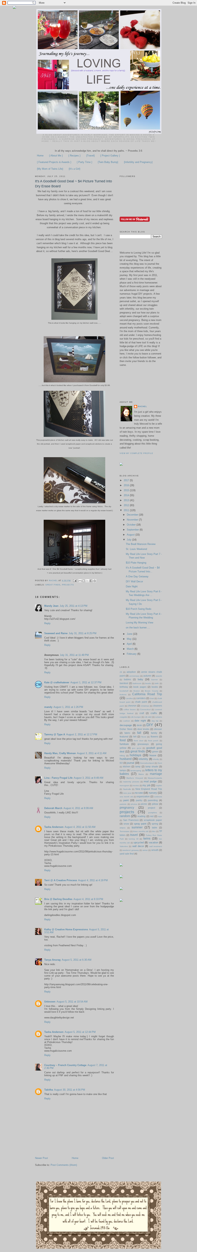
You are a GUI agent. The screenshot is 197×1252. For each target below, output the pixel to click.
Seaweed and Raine (56, 633)
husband (126, 758)
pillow (155, 804)
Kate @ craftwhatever (56, 682)
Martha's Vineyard (134, 778)
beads (148, 683)
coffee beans (130, 709)
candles (129, 698)
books (155, 687)
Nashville (127, 789)
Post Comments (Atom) (64, 1165)
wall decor (138, 846)
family (154, 733)
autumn (147, 675)
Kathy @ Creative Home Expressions (66, 929)
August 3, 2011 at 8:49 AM (88, 777)
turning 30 (134, 839)
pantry (139, 800)
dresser (158, 729)
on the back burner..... (138, 627)
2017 (127, 480)
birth (157, 683)
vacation (153, 842)
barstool (124, 683)
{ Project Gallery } (110, 155)
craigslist (123, 717)
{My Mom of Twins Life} (50, 168)
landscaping (135, 770)
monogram (124, 785)
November (133, 519)
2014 (127, 495)
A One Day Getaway (137, 576)
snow (126, 823)
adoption (131, 672)
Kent (160, 763)
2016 (127, 485)
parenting (153, 800)
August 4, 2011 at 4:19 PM (93, 880)
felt (134, 736)
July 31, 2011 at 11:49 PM (74, 655)
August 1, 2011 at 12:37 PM (85, 682)
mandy (48, 707)
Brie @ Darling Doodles (58, 899)
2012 (127, 505)
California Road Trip (147, 694)
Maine (141, 774)
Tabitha (48, 1089)
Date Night (132, 586)
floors (143, 737)
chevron (132, 705)
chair (152, 698)
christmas (145, 706)
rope (160, 816)
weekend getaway (131, 850)
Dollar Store (126, 729)
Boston (137, 691)
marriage (156, 773)
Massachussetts (155, 778)
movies (136, 785)
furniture (124, 744)
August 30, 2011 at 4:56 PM (69, 1089)
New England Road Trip (148, 789)
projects (68, 585)
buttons (123, 694)
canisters (141, 698)
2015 (127, 490)
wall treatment (155, 846)
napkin (159, 785)
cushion (126, 721)
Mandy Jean (51, 605)
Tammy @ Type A (54, 734)
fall (139, 732)
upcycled (139, 842)
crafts (154, 713)
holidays (135, 755)
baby (140, 679)
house (152, 755)
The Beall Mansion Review (140, 544)
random (125, 816)
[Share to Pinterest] (95, 581)
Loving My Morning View (139, 622)
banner (154, 679)
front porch (153, 741)
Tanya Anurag (52, 959)
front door (138, 741)
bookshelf (124, 691)
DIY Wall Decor (134, 581)
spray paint (140, 823)
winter (145, 850)
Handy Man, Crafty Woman (60, 753)
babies (127, 679)
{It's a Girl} (74, 168)
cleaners (157, 705)
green (155, 751)
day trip (155, 721)
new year (127, 793)
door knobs (143, 729)
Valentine (124, 846)
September (133, 529)
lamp (137, 766)
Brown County (151, 691)
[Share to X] (87, 581)
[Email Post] (74, 580)
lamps (123, 770)
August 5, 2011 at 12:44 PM (80, 1032)
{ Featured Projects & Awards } (54, 162)
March (130, 648)
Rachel (142, 406)
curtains (158, 717)
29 (121, 672)
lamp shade (151, 766)
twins (146, 838)
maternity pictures (131, 782)
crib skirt (148, 717)
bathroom (137, 683)
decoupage (126, 725)
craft (141, 713)
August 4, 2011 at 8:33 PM (88, 899)
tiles (153, 831)
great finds (52, 585)
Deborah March (53, 808)
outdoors (158, 797)
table (154, 827)
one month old (126, 797)
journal (130, 762)
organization (143, 796)
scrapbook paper (153, 820)
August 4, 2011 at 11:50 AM (80, 827)
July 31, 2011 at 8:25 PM (82, 633)
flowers (154, 736)
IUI (121, 763)
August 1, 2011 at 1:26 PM (68, 707)
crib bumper (136, 717)
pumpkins (152, 813)
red (152, 816)
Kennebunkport (147, 763)
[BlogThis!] (84, 581)
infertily (156, 759)
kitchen (126, 766)
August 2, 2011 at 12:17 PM (81, 734)
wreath (155, 850)
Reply (47, 623)
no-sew (139, 792)
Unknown (49, 1001)
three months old (140, 831)
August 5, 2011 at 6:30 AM (76, 959)
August (131, 534)
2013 (127, 500)
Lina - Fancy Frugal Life (58, 777)
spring (155, 823)
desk (139, 725)
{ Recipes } (74, 155)
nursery (153, 792)
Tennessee (124, 831)
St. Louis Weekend (136, 549)
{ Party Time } (84, 162)
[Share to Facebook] (91, 581)
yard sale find (127, 853)
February (132, 653)
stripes (122, 828)
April (130, 643)
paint (126, 800)
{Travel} (90, 155)
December (133, 514)
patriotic (123, 804)
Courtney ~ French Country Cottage (65, 1065)
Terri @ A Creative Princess (60, 880)
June (130, 633)
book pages (139, 687)
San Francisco (131, 820)
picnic (144, 804)
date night (140, 720)
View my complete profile (136, 453)
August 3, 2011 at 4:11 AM (91, 753)
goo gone (136, 748)
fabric (127, 733)
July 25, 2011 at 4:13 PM (73, 605)
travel (134, 834)
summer (137, 827)
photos (134, 804)
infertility (143, 759)
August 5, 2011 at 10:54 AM (72, 1001)
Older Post (108, 1158)
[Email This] (80, 581)
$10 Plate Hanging (136, 562)
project (151, 808)
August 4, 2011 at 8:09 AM (78, 808)
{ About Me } (56, 155)
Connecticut (145, 709)
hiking (122, 756)
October (131, 524)
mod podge (150, 781)
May (129, 638)
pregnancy (127, 807)
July (129, 539)
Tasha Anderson (53, 827)
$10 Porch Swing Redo (138, 608)
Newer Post (41, 1158)
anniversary (134, 676)
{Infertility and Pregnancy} (138, 162)
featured (124, 736)
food (123, 740)
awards (159, 676)
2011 (127, 510)
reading (141, 816)
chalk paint (141, 702)
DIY (149, 724)
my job (146, 785)
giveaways (143, 744)
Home (40, 155)
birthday (124, 687)
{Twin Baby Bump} (108, 162)
